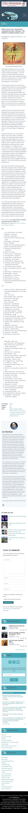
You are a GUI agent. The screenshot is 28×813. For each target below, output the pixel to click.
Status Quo (22, 410)
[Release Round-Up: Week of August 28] (4, 518)
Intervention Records (6, 770)
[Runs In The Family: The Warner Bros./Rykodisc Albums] (4, 634)
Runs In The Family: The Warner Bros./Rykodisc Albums (17, 633)
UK (23, 630)
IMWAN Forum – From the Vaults (9, 742)
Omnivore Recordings (7, 781)
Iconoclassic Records (6, 768)
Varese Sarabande (6, 788)
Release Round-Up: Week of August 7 (12, 714)
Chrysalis (3, 763)
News (11, 404)
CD (10, 405)
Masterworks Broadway (7, 779)
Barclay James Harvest (16, 409)
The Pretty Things (21, 412)
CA (26, 630)
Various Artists (14, 416)
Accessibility (24, 808)
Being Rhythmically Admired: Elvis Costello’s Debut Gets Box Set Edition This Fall (12, 696)
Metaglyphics (16, 797)
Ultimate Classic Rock (6, 747)
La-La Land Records (6, 774)
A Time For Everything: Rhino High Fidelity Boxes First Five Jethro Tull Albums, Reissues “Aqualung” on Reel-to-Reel (14, 708)
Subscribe (14, 680)
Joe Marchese (18, 36)
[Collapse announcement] (25, 1)
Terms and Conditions (6, 808)
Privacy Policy (16, 808)
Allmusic (3, 735)
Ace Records (4, 757)
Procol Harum (14, 410)
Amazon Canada (9, 225)
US (20, 630)
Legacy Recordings (6, 775)
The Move (12, 412)
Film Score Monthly (6, 740)
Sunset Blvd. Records (6, 786)
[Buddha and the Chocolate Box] (4, 628)
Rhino (2, 785)
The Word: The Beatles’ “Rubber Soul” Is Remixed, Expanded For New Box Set (13, 702)
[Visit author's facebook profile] (3, 505)
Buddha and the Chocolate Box (16, 626)
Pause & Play (4, 744)
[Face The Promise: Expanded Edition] (4, 642)
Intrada (3, 772)
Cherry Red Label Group (7, 761)
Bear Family (4, 759)
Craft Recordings (5, 764)
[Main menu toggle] (25, 15)
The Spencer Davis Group (17, 414)
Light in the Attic (5, 777)
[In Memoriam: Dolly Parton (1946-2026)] (4, 525)
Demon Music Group (6, 766)
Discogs (3, 738)
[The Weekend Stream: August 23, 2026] (4, 539)
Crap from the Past (6, 736)
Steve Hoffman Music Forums (9, 746)
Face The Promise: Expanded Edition (16, 641)
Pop (11, 407)
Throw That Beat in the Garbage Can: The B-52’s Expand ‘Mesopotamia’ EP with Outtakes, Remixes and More (14, 719)
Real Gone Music (5, 783)
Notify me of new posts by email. (12, 599)
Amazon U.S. (16, 223)
